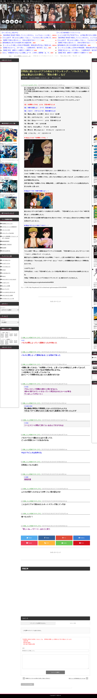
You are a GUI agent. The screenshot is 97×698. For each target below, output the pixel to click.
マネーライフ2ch (6, 229)
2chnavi (4, 269)
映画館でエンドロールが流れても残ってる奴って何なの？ (38, 678)
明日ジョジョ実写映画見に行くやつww (77, 678)
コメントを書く (57, 77)
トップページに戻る (27, 684)
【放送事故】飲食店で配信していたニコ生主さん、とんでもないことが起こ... (27, 35)
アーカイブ (2, 320)
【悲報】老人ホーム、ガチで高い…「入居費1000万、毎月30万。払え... (25, 47)
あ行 (2, 334)
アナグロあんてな (6, 266)
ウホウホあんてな (6, 260)
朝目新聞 (4, 247)
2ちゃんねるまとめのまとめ (8, 292)
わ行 (7, 336)
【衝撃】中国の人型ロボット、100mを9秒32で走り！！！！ (21, 40)
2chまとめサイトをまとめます (9, 279)
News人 (4, 276)
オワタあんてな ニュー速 (8, 298)
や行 (15, 335)
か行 (7, 334)
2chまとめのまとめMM (7, 295)
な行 (2, 335)
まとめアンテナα (6, 263)
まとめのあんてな (6, 273)
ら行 (2, 336)
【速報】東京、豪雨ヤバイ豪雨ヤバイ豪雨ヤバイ (18, 50)
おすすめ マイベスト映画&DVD (9, 226)
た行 (15, 334)
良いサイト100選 (6, 285)
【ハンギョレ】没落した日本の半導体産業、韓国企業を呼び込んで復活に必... (27, 45)
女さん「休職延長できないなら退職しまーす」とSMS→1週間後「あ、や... (26, 52)
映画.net (59, 695)
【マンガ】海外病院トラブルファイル (68, 32)
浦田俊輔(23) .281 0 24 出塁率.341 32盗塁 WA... (17, 42)
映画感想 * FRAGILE (7, 244)
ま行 (11, 335)
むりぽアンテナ (5, 282)
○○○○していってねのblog (8, 233)
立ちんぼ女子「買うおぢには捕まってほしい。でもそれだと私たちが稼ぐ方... (27, 37)
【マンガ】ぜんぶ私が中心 (9, 32)
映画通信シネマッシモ (7, 223)
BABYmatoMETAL (6, 250)
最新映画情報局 (5, 241)
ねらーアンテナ (5, 288)
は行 (7, 335)
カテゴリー (2, 307)
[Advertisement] (55, 62)
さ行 (11, 334)
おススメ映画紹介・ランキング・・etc (22, 55)
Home (10, 55)
